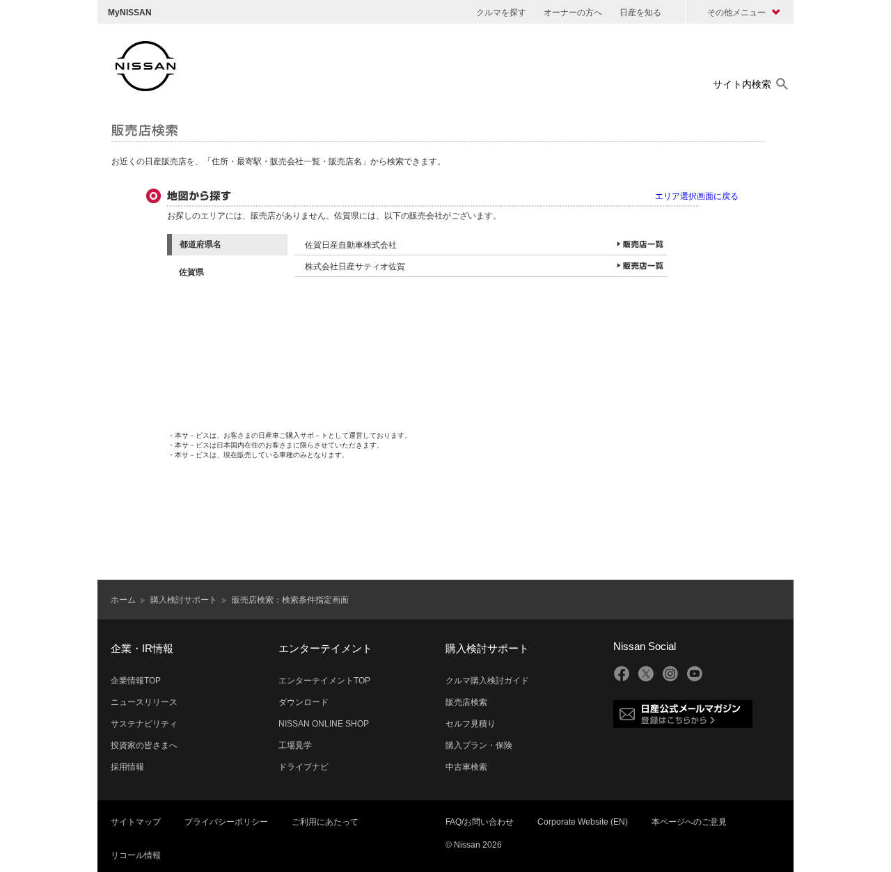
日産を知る (640, 12)
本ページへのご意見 (689, 822)
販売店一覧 (640, 244)
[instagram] (670, 673)
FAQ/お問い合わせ (480, 822)
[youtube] (694, 673)
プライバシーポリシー (226, 822)
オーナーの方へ (573, 12)
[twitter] (646, 673)
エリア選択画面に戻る (697, 196)
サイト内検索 (742, 84)
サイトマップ (136, 822)
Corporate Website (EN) (582, 822)
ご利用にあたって (325, 822)
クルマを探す (501, 12)
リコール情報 (136, 855)
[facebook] (621, 673)
